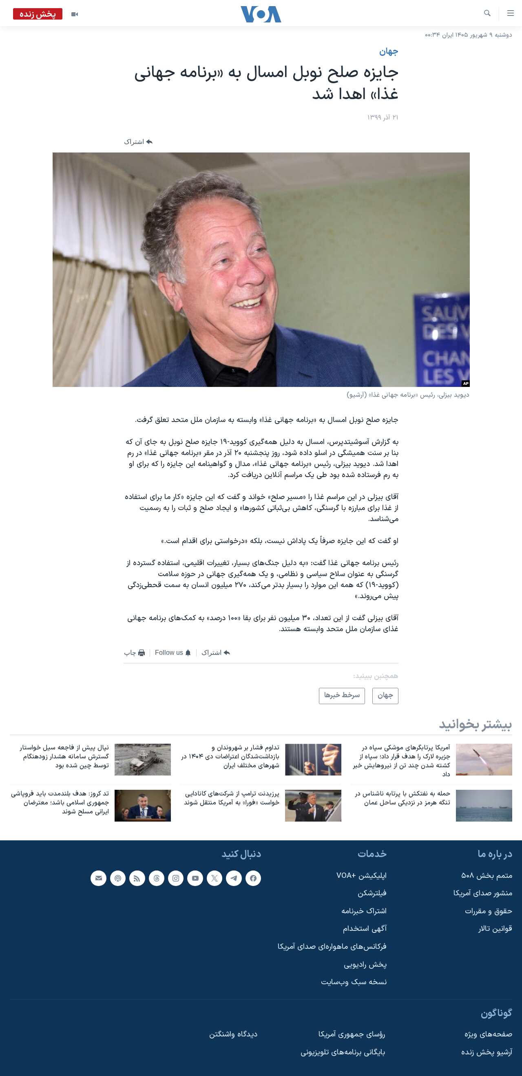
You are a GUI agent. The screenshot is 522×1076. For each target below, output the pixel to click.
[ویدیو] (74, 14)
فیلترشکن (372, 893)
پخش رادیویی (365, 964)
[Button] (138, 142)
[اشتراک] (98, 878)
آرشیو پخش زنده (486, 1052)
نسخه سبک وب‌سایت (354, 982)
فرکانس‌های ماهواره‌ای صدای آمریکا (332, 946)
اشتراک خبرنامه (364, 911)
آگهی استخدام (365, 929)
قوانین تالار (495, 929)
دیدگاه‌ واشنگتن (233, 1034)
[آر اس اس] (137, 878)
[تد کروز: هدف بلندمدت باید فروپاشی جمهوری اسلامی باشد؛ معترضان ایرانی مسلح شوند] (143, 806)
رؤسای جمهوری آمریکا (352, 1034)
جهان (388, 51)
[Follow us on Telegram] (233, 878)
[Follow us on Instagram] (176, 878)
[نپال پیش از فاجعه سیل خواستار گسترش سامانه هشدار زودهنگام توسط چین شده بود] (143, 760)
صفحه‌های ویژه (488, 1034)
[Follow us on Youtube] (195, 878)
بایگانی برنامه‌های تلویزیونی (343, 1052)
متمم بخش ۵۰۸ (486, 875)
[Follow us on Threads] (156, 878)
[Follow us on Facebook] (253, 878)
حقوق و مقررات (488, 911)
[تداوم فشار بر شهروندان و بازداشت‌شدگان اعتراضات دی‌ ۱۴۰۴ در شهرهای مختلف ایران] (313, 760)
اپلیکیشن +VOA (361, 875)
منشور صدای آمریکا (482, 893)
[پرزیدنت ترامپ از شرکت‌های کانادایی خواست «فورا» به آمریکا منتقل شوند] (313, 806)
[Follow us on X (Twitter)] (214, 878)
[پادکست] (118, 878)
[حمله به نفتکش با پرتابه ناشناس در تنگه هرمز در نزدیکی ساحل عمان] (484, 806)
